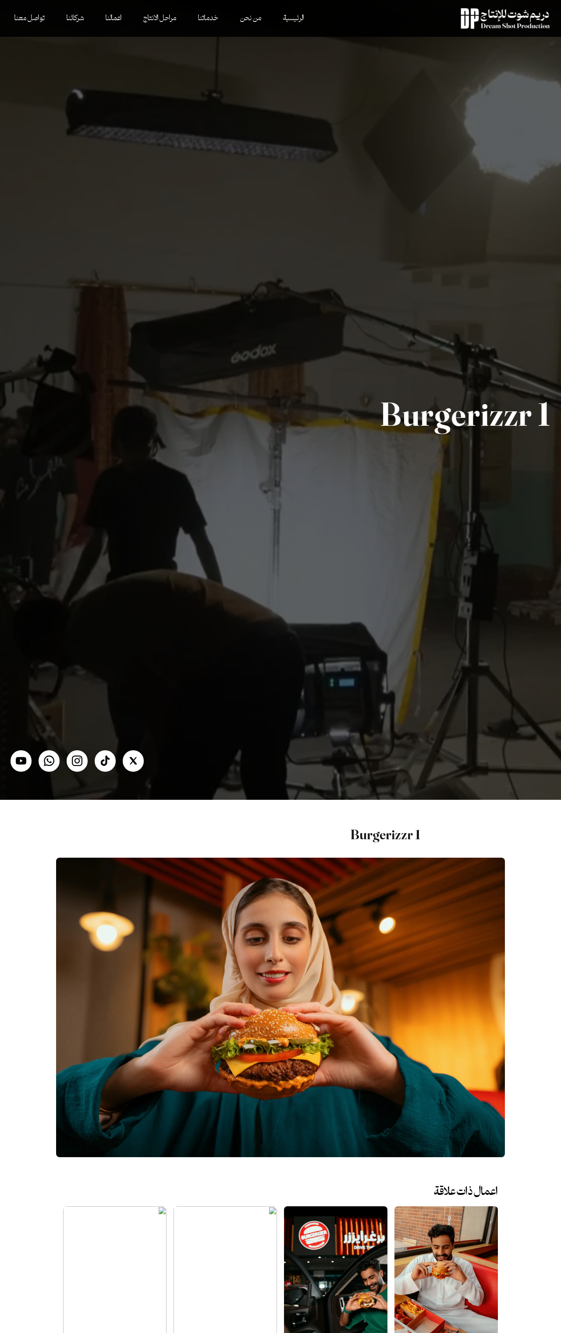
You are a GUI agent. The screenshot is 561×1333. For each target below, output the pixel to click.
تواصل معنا (29, 18)
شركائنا (75, 18)
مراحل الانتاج (160, 18)
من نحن (251, 18)
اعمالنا (113, 18)
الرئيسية (293, 18)
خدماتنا (208, 18)
